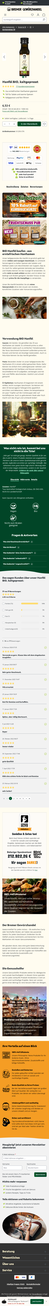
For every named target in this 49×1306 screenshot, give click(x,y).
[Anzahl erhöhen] (14, 124)
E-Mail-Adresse (9, 1154)
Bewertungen (36, 186)
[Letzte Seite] (29, 798)
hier (36, 870)
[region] (24, 57)
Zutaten (24, 186)
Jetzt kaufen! (37, 1301)
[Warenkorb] (44, 14)
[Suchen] (44, 19)
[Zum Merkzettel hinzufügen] (44, 124)
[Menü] (5, 14)
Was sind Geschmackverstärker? (16, 542)
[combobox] (21, 19)
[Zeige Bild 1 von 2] (23, 77)
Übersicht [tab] (14, 479)
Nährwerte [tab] (25, 479)
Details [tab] (34, 479)
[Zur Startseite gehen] (24, 9)
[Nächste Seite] (26, 798)
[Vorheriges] (4, 57)
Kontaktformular (33, 1284)
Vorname (6, 1164)
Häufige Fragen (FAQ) (15, 1284)
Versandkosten (37, 1294)
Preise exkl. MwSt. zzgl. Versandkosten (15, 111)
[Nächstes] (45, 57)
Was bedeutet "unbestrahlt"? (15, 558)
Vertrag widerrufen (24, 1288)
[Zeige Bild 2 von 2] (26, 77)
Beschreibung (12, 186)
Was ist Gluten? (9, 547)
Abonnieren (40, 1174)
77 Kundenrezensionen (25, 86)
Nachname (31, 1164)
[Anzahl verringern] (4, 124)
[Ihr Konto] (38, 14)
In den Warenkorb (29, 124)
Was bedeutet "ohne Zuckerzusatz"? (18, 553)
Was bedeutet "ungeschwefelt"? (16, 564)
